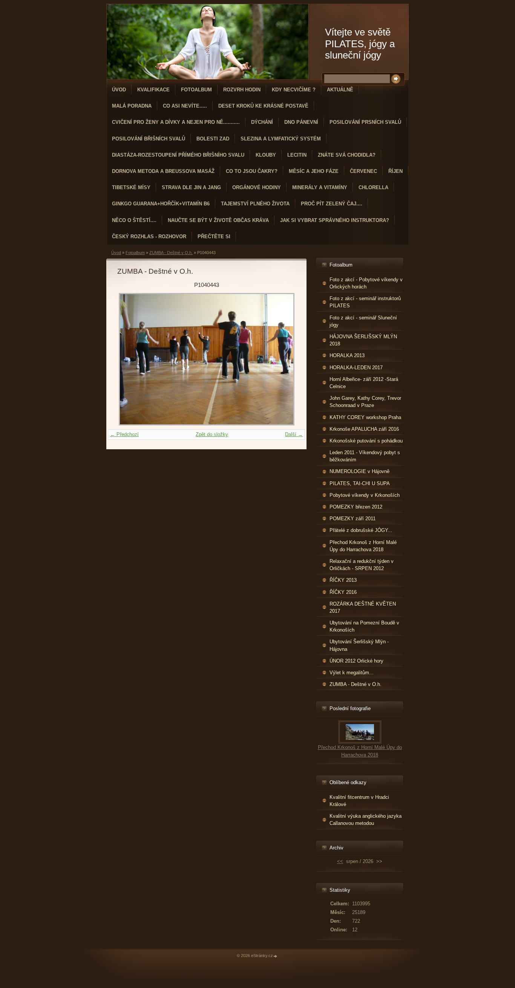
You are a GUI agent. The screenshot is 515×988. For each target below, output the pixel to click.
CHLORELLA (373, 187)
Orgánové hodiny (256, 187)
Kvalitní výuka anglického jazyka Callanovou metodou (366, 819)
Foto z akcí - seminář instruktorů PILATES (365, 302)
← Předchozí (124, 434)
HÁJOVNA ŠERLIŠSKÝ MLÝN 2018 (363, 340)
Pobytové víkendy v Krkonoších (365, 495)
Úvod (119, 89)
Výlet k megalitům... (352, 672)
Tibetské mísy (131, 187)
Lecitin (297, 155)
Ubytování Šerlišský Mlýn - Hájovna (359, 645)
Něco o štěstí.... (134, 220)
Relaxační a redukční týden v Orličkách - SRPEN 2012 (362, 564)
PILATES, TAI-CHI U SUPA (360, 483)
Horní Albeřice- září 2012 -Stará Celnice (364, 382)
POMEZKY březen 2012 (356, 507)
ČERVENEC (363, 171)
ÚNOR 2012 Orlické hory (356, 661)
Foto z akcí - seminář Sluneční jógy (363, 321)
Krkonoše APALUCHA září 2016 (364, 429)
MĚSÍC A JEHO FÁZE (314, 171)
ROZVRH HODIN (242, 89)
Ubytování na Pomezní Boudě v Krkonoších (364, 626)
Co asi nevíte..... (185, 106)
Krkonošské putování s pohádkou (366, 441)
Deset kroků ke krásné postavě (263, 106)
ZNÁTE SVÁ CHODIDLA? (347, 155)
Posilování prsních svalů (365, 122)
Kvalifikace (153, 89)
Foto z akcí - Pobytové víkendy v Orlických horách (366, 283)
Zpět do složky (212, 434)
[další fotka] (283, 359)
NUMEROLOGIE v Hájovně (359, 471)
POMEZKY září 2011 (353, 518)
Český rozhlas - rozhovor (149, 236)
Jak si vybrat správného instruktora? (334, 220)
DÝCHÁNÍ (262, 122)
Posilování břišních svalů (148, 139)
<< (340, 861)
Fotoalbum (196, 89)
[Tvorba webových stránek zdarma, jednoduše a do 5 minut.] (275, 956)
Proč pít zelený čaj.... (331, 204)
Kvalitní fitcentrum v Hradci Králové (359, 800)
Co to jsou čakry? (251, 171)
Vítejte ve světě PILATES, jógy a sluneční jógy (360, 43)
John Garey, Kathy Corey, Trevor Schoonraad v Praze (365, 401)
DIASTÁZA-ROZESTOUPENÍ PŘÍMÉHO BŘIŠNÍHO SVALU (178, 155)
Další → (294, 434)
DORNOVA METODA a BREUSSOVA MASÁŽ (163, 171)
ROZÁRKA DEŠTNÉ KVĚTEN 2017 (363, 607)
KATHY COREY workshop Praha (365, 417)
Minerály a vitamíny (319, 187)
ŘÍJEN (395, 171)
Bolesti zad (212, 139)
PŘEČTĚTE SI (214, 236)
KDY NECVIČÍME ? (294, 89)
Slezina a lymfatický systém (281, 139)
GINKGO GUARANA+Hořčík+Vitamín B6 (161, 204)
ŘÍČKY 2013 (343, 580)
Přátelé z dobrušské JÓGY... (361, 530)
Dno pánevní (301, 122)
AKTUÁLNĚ (340, 89)
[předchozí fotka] (129, 359)
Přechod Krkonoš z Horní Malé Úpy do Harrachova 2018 (363, 545)
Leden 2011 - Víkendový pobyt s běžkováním (365, 456)
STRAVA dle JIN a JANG (191, 187)
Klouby (266, 155)
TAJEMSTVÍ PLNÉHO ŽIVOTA (255, 204)
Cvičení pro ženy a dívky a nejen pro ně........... (176, 122)
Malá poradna (132, 106)
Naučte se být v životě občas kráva (218, 220)
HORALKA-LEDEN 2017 (356, 367)
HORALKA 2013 (347, 355)
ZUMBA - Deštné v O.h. (171, 252)
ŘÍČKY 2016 (343, 592)
